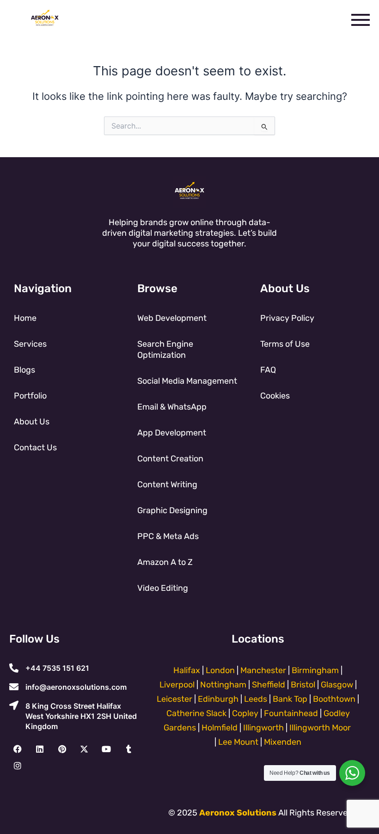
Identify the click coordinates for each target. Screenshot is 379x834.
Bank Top (290, 699)
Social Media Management (187, 381)
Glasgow (337, 685)
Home (25, 318)
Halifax (186, 670)
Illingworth (263, 728)
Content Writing (167, 484)
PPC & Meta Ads (168, 536)
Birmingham (315, 670)
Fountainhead (291, 713)
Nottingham (223, 685)
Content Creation (170, 459)
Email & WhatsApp (172, 407)
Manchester (264, 670)
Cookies (275, 396)
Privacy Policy (287, 318)
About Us (31, 422)
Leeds (255, 699)
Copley (245, 713)
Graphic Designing (172, 510)
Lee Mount (238, 742)
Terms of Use (285, 344)
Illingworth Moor (320, 728)
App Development (171, 433)
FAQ (268, 370)
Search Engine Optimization (165, 349)
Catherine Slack (196, 713)
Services (30, 344)
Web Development (172, 318)
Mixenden (282, 742)
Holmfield (220, 728)
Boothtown (334, 699)
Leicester (174, 699)
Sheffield (268, 685)
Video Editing (162, 588)
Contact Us (35, 447)
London (220, 670)
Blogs (24, 370)
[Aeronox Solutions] (44, 18)
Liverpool (177, 685)
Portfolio (30, 396)
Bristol (303, 685)
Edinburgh (218, 699)
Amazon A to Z (165, 562)
